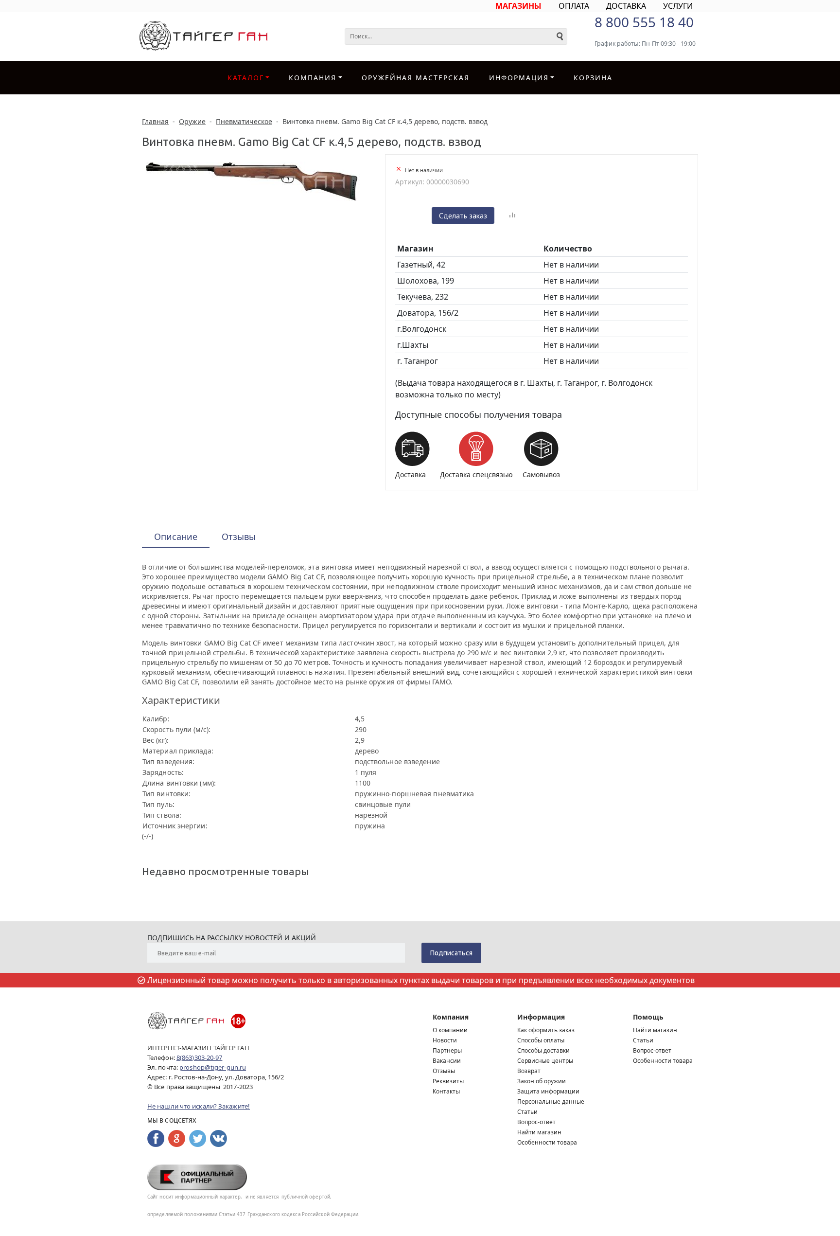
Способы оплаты (540, 1040)
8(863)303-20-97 (199, 1057)
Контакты (446, 1091)
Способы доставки (543, 1050)
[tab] (176, 537)
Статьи (527, 1112)
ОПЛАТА (574, 5)
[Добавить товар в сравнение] (512, 215)
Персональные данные (550, 1101)
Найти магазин (539, 1132)
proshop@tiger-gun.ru (212, 1067)
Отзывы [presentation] (239, 536)
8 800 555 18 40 (644, 22)
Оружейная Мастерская (416, 77)
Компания (312, 77)
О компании (450, 1030)
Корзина (593, 77)
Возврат (529, 1071)
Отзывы (444, 1071)
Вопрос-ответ (536, 1122)
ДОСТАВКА (626, 5)
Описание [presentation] (175, 536)
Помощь (648, 1016)
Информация (541, 1016)
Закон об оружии (541, 1081)
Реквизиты (448, 1081)
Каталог (246, 77)
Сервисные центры (545, 1061)
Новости (445, 1040)
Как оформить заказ (546, 1030)
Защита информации (548, 1091)
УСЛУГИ (678, 5)
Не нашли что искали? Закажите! (198, 1106)
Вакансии (447, 1061)
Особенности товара (547, 1142)
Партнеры (447, 1050)
